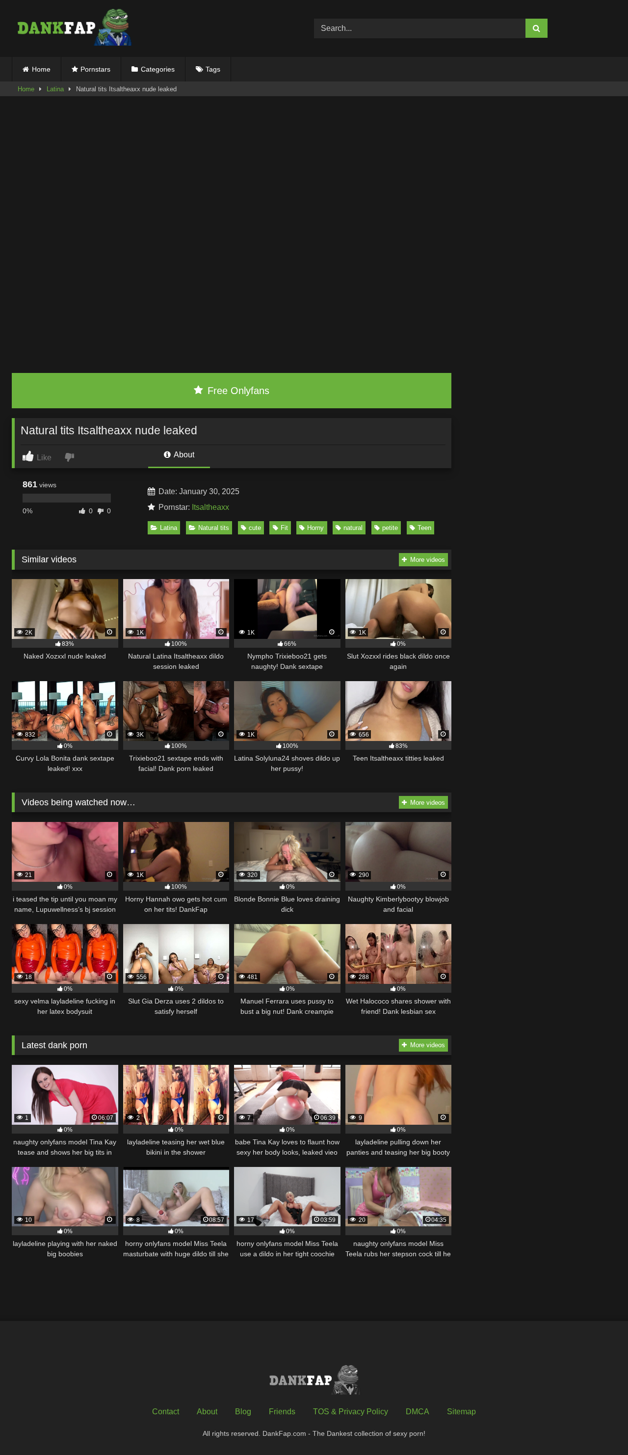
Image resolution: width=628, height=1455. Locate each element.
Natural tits (213, 527)
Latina (55, 89)
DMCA (417, 1411)
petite (390, 527)
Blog (243, 1411)
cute (255, 527)
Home (41, 69)
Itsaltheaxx (210, 507)
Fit (284, 527)
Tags (213, 69)
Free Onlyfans (237, 390)
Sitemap (461, 1411)
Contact (165, 1411)
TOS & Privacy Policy (350, 1411)
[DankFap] (73, 28)
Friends (282, 1411)
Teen (424, 527)
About (183, 454)
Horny (315, 527)
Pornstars (95, 69)
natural (353, 527)
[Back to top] (597, 1425)
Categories (158, 69)
